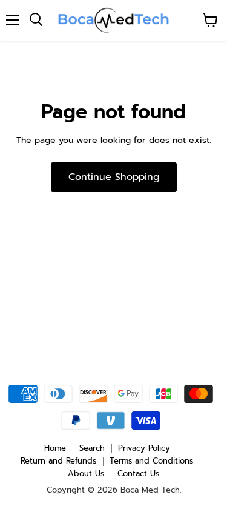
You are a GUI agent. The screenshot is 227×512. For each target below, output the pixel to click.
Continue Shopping (113, 177)
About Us (86, 473)
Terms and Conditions (151, 461)
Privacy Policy (144, 448)
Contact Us (138, 473)
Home (55, 448)
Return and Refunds (58, 461)
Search (92, 448)
